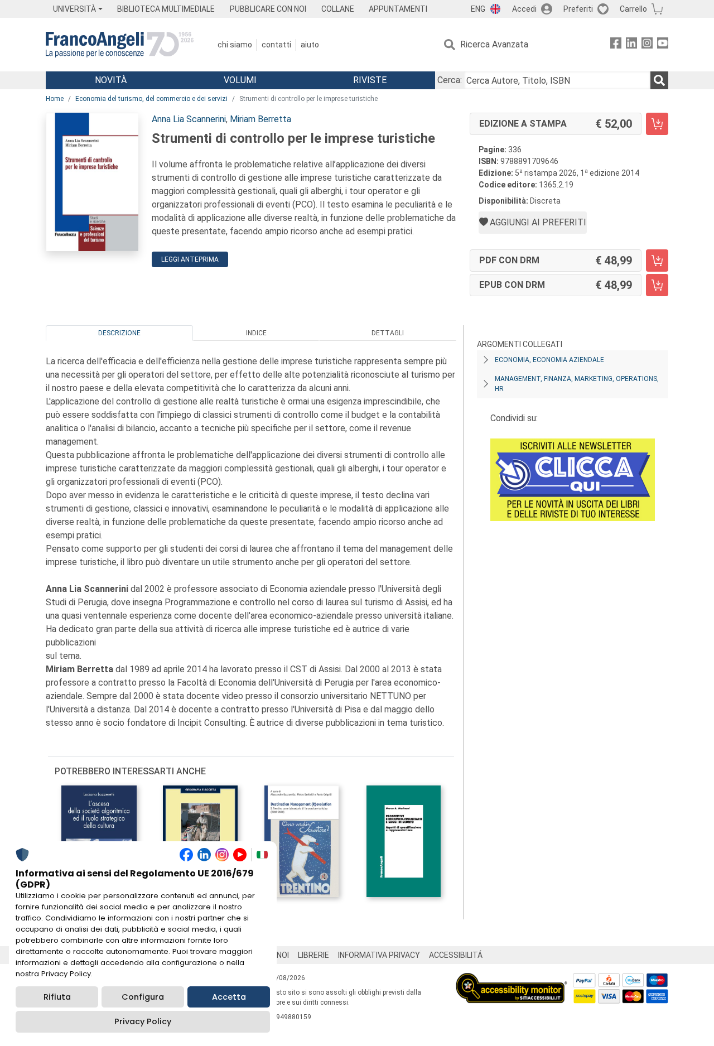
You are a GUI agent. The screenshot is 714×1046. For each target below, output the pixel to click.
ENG (478, 8)
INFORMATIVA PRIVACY (379, 955)
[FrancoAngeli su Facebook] (615, 44)
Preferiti (578, 8)
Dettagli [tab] (388, 333)
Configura (143, 996)
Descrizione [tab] (119, 333)
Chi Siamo (235, 44)
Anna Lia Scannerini (189, 119)
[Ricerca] (659, 80)
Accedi (524, 8)
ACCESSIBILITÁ (456, 955)
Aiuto (310, 44)
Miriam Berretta (260, 119)
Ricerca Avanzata (494, 44)
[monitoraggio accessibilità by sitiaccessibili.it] (511, 979)
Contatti (276, 44)
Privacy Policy (142, 1021)
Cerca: (449, 80)
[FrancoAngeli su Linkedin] (631, 44)
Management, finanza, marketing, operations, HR (577, 384)
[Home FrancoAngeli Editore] (120, 44)
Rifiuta (57, 996)
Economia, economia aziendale (549, 360)
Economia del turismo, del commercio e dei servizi (151, 99)
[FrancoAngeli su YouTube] (662, 44)
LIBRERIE (313, 955)
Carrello (633, 8)
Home (55, 99)
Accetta (229, 996)
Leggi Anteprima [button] (190, 259)
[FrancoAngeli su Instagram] (647, 44)
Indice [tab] (256, 333)
